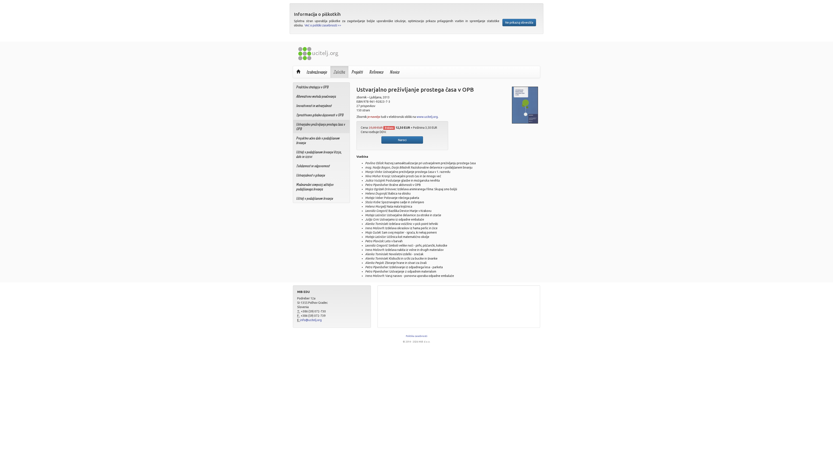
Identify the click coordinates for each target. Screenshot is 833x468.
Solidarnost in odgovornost (313, 166)
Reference (376, 72)
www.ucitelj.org (427, 117)
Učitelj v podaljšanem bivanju (314, 198)
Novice (395, 72)
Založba (339, 72)
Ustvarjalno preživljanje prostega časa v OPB (320, 126)
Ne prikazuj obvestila (519, 22)
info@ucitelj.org (311, 320)
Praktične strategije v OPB (312, 87)
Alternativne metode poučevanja (316, 96)
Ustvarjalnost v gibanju (310, 175)
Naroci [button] (402, 140)
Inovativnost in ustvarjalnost (314, 105)
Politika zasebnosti (416, 336)
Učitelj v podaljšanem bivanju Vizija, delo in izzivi (319, 154)
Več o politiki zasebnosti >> (323, 25)
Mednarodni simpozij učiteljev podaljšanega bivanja (315, 186)
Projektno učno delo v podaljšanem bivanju (318, 140)
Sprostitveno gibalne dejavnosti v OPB (320, 115)
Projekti (357, 72)
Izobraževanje (317, 72)
